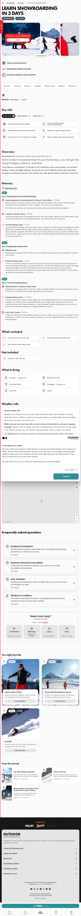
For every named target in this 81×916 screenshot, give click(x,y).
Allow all (66, 476)
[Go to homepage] (40, 912)
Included (37, 86)
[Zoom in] (76, 514)
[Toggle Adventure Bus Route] (77, 487)
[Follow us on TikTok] (34, 889)
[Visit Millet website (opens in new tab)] (29, 826)
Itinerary (27, 86)
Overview (17, 86)
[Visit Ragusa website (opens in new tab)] (40, 826)
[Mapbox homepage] (7, 522)
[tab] (8, 116)
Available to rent (22, 378)
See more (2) (42, 56)
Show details (69, 470)
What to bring (50, 86)
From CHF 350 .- (20, 750)
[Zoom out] (76, 518)
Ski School (21, 3)
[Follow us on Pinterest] (49, 889)
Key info (7, 86)
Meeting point (73, 86)
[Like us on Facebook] (40, 889)
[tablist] (40, 116)
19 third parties (19, 461)
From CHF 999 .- (20, 701)
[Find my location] (76, 482)
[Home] (3, 3)
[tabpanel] (40, 130)
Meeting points (11, 188)
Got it (18, 40)
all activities (10, 3)
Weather (61, 86)
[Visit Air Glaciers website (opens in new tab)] (51, 826)
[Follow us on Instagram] (37, 889)
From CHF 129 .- (60, 701)
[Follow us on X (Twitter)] (43, 889)
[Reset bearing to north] (76, 521)
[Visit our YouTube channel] (31, 889)
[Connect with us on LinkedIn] (46, 889)
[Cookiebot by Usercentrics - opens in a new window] (69, 438)
